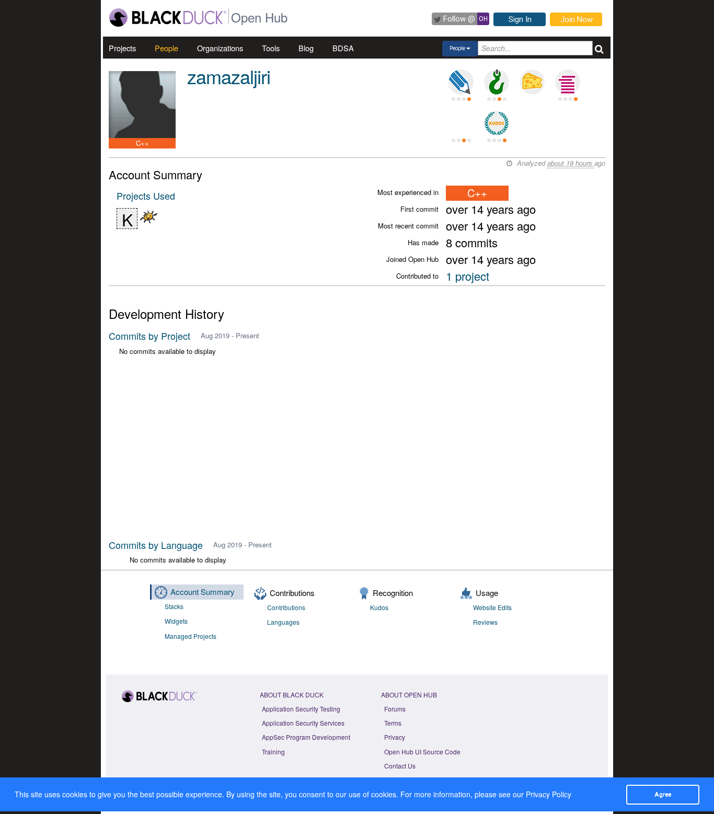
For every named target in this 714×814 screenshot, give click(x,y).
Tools (271, 47)
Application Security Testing (301, 708)
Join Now (576, 19)
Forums (395, 708)
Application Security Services (303, 722)
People (166, 47)
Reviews (485, 621)
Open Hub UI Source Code (422, 751)
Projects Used (146, 195)
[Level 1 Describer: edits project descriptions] (461, 82)
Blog (306, 47)
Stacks (174, 606)
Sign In (520, 19)
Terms (392, 722)
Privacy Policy (548, 794)
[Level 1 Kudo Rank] (496, 123)
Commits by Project (149, 335)
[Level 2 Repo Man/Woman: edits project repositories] (496, 82)
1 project (467, 276)
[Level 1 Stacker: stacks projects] (567, 82)
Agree (662, 794)
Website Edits (492, 607)
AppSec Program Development (306, 736)
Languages (283, 621)
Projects (122, 47)
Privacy (394, 736)
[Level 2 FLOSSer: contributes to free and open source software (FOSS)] (461, 123)
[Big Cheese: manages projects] (532, 82)
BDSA (343, 47)
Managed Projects (190, 636)
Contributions (286, 607)
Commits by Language (156, 545)
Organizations (220, 47)
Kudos (379, 607)
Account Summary (202, 591)
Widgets (176, 620)
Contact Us (400, 765)
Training (273, 751)
